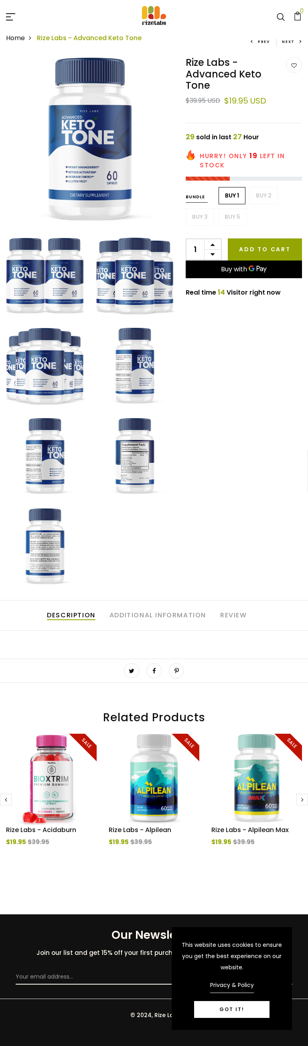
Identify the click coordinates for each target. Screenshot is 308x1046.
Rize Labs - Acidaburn (41, 829)
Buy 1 (232, 195)
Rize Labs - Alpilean (140, 829)
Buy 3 (200, 217)
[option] (51, 805)
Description (71, 615)
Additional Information (157, 615)
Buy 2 (264, 195)
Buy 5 (232, 217)
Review (233, 615)
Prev (264, 41)
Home (15, 38)
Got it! (231, 1009)
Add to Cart (265, 249)
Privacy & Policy (232, 985)
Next (288, 41)
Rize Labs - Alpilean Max (250, 829)
